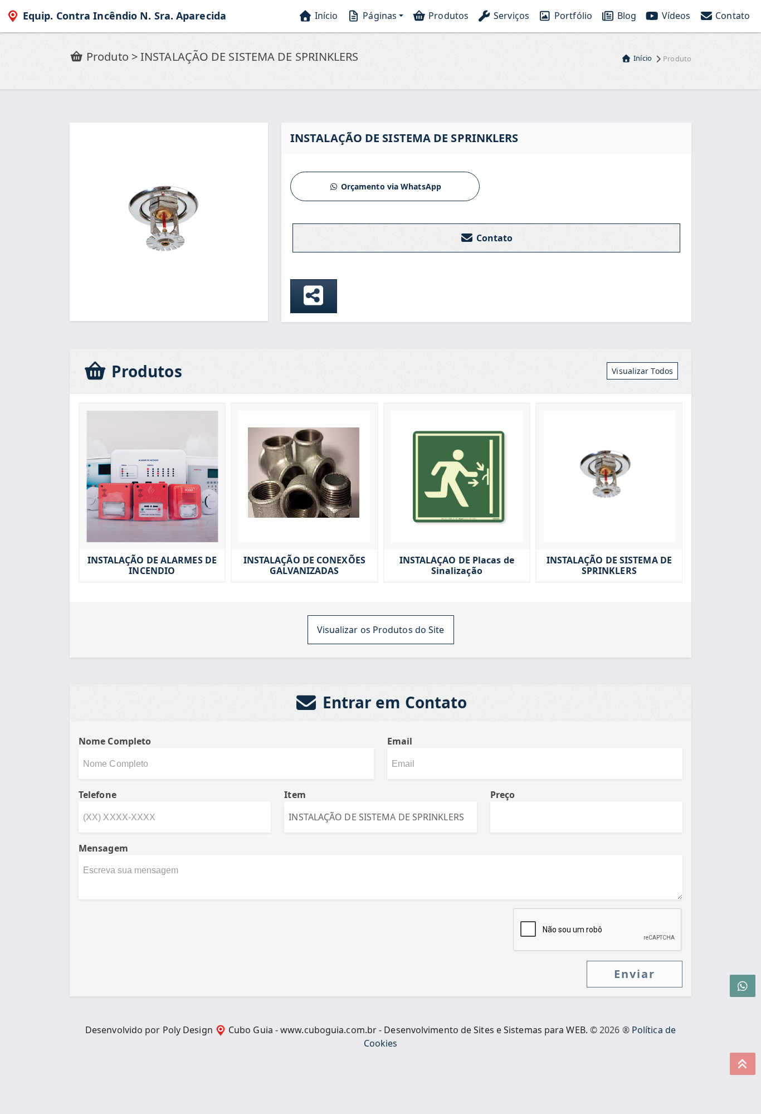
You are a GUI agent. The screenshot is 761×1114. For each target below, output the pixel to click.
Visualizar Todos (642, 371)
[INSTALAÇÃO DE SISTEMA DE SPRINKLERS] (169, 221)
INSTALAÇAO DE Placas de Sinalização (433, 565)
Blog (626, 15)
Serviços (510, 15)
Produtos (447, 15)
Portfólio (572, 15)
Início (325, 15)
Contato (731, 15)
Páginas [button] (378, 15)
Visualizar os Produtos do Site (381, 630)
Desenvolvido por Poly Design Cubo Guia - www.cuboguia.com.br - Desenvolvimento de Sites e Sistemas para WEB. (336, 1030)
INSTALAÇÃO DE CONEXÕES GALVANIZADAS (281, 565)
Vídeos (674, 15)
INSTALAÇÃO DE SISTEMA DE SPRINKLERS (585, 565)
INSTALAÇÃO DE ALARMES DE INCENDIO (128, 565)
